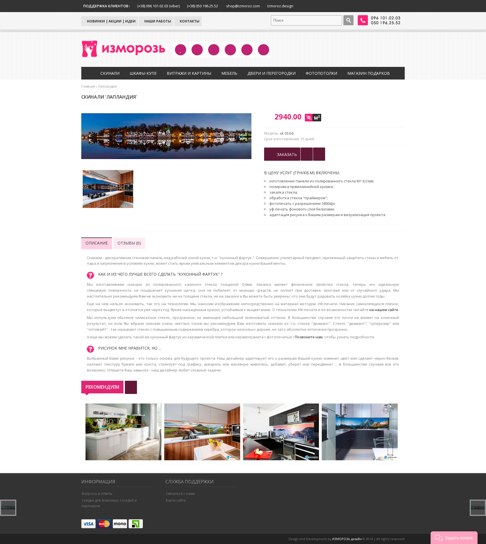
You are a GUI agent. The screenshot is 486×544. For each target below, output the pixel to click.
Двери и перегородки (272, 73)
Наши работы (157, 21)
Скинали (110, 73)
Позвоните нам (309, 336)
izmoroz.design (280, 5)
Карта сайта (176, 500)
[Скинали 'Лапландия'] (108, 189)
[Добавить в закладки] (307, 154)
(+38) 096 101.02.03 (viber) (158, 5)
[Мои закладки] (319, 154)
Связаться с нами (180, 493)
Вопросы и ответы (97, 493)
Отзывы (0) (129, 243)
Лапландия (107, 86)
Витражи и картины (189, 73)
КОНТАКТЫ (189, 21)
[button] (454, 537)
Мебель (229, 73)
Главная (88, 86)
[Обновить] (131, 387)
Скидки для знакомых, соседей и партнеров (109, 503)
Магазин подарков (368, 73)
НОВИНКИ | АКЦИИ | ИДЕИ (111, 21)
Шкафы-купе (143, 73)
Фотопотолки (321, 73)
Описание (97, 243)
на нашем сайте (383, 309)
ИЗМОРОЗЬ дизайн (347, 539)
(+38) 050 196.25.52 (202, 5)
